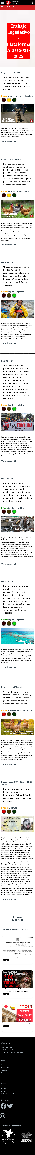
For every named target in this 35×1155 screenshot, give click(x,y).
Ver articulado (7, 141)
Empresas (4, 1091)
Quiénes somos (6, 1067)
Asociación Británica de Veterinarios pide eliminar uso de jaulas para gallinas (17, 990)
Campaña (4, 1070)
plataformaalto (9, 1050)
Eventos (3, 1088)
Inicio (3, 6)
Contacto (4, 1086)
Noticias (3, 1073)
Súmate (3, 1083)
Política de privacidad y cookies (10, 1094)
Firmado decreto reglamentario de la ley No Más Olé (17, 956)
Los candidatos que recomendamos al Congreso (17, 1023)
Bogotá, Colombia (7, 1047)
